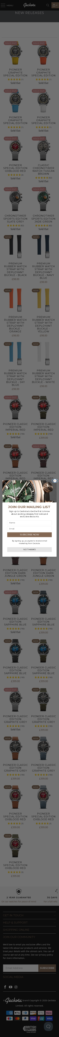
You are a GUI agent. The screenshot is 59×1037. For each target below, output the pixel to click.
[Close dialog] (55, 480)
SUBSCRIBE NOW (29, 534)
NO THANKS (29, 549)
